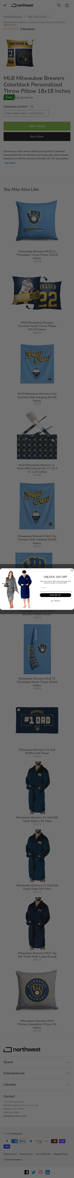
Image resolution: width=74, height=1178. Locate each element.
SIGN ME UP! (55, 595)
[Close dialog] (72, 570)
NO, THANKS (55, 600)
